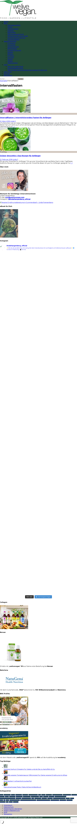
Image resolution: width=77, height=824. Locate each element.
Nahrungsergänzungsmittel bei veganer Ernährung (27, 70)
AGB (5, 812)
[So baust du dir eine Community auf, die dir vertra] (58, 287)
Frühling (11, 56)
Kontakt (7, 74)
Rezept (72, 798)
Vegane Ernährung (14, 800)
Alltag (1, 794)
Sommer (11, 57)
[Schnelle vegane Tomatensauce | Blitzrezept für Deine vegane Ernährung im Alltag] (6, 773)
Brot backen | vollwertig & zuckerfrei (18, 781)
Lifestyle (11, 31)
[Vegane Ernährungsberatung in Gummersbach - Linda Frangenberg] (26, 202)
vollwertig (2, 802)
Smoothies (11, 45)
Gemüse (2, 796)
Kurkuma (45, 796)
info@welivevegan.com (14, 197)
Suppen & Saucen (14, 50)
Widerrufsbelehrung (12, 810)
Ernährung (49, 794)
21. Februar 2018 (6, 159)
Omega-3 (44, 798)
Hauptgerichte (13, 47)
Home (6, 22)
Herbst (10, 59)
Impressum (8, 805)
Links (6, 65)
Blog (5, 23)
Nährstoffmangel (26, 798)
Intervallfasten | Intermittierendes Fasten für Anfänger (25, 118)
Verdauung (69, 800)
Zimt (7, 802)
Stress (1, 800)
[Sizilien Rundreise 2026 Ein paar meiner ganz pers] (19, 271)
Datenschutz (9, 807)
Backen (10, 54)
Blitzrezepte (12, 48)
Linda (12, 121)
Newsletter (8, 75)
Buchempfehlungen (15, 68)
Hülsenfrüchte (27, 796)
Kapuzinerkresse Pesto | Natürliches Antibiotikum (22, 787)
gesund (7, 796)
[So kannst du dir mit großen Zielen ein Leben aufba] (19, 342)
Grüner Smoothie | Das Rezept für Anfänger (20, 156)
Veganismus (63, 800)
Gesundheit (12, 796)
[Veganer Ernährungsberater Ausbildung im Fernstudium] (14, 754)
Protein (68, 798)
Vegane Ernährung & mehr (18, 36)
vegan (7, 800)
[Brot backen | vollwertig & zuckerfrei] (6, 779)
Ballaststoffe (18, 794)
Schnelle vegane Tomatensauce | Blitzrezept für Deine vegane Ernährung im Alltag (35, 775)
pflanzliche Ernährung (59, 798)
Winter (10, 61)
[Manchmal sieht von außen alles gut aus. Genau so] (58, 359)
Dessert (10, 52)
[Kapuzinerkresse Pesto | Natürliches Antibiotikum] (6, 785)
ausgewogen (7, 794)
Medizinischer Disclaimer (13, 809)
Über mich (8, 72)
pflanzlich (50, 798)
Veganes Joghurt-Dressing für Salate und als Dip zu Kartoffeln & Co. (29, 769)
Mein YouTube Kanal (15, 66)
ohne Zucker (37, 798)
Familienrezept (67, 794)
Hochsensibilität (13, 40)
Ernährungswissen (57, 794)
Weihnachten (13, 63)
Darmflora (25, 794)
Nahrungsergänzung (16, 34)
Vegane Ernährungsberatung (28, 800)
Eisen (39, 794)
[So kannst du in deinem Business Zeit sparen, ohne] (58, 426)
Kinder (41, 796)
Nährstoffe (12, 32)
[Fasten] (15, 112)
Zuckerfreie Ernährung (16, 38)
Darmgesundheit (14, 25)
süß (4, 800)
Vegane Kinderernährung (43, 800)
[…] (14, 127)
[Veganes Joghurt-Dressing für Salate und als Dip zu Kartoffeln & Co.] (6, 767)
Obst (32, 798)
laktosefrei (51, 796)
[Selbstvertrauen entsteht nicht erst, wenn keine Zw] (19, 427)
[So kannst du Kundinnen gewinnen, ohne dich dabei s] (19, 484)
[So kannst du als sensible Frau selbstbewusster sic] (58, 488)
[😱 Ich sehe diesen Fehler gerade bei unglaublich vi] (19, 549)
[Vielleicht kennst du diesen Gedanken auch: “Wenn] (58, 557)
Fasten (10, 27)
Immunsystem (13, 29)
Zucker (11, 802)
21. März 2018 (5, 121)
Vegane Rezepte (10, 41)
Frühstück (11, 43)
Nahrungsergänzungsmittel (7, 798)
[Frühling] (15, 150)
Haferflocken (19, 796)
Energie (43, 794)
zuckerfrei (15, 802)
